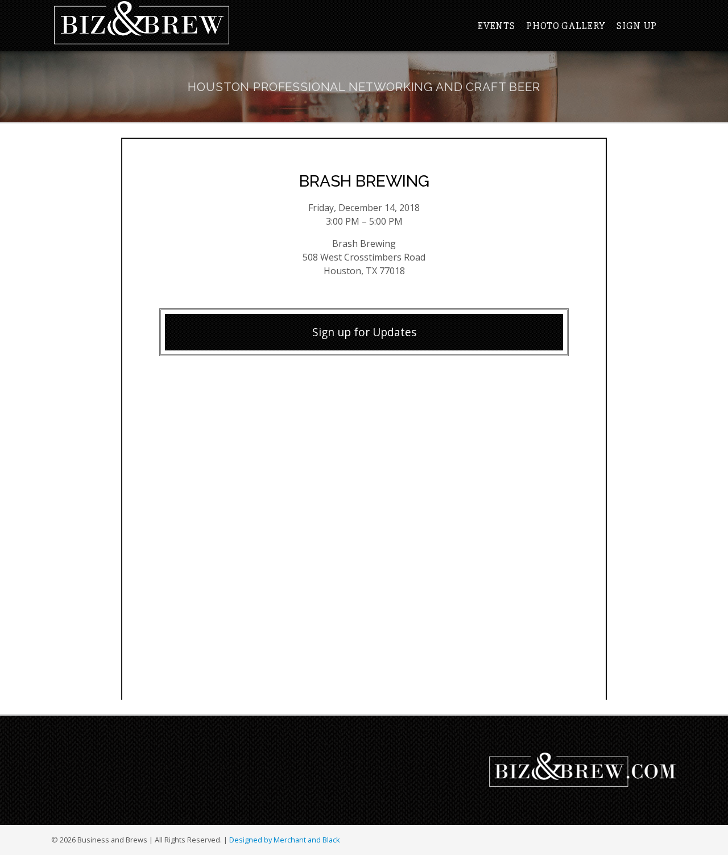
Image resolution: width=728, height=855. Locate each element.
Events (496, 25)
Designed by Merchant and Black (284, 840)
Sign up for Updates (364, 332)
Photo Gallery (565, 25)
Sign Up (637, 25)
